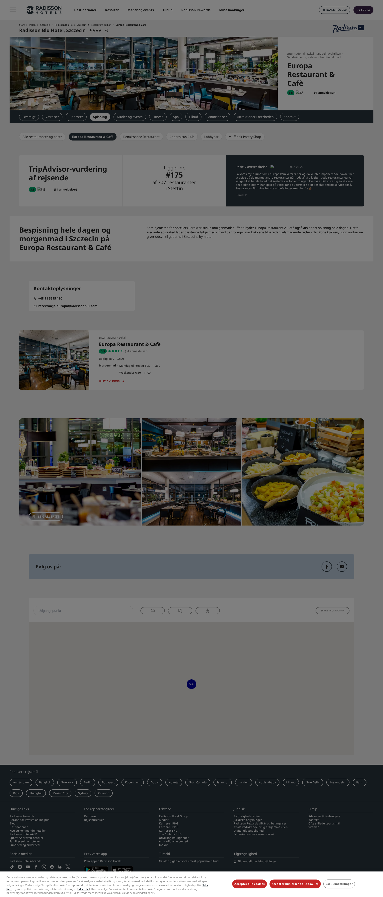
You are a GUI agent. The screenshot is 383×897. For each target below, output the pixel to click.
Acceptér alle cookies (249, 884)
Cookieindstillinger (339, 884)
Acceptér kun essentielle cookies (295, 884)
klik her (83, 889)
